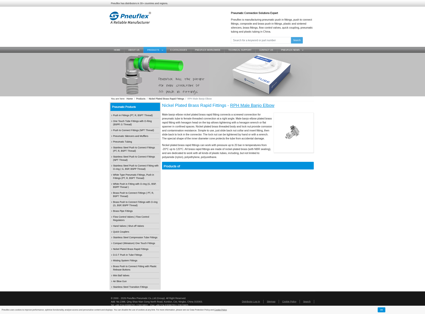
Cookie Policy (289, 301)
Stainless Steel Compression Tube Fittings (135, 237)
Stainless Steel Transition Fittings (130, 287)
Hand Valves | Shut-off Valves (128, 226)
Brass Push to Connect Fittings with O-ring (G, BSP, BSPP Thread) (135, 204)
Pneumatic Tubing (122, 141)
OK (381, 310)
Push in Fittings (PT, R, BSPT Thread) (133, 115)
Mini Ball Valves (121, 275)
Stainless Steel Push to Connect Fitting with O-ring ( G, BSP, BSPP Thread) (136, 167)
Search (297, 40)
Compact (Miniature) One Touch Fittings (134, 243)
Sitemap (271, 301)
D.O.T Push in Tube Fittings (127, 255)
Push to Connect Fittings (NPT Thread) (133, 130)
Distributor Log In (251, 301)
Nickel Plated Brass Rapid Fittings (130, 249)
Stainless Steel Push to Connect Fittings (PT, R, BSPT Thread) (134, 149)
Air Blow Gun (120, 281)
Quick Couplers (121, 231)
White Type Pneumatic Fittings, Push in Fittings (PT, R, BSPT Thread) (133, 176)
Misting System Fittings (125, 260)
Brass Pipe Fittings (123, 211)
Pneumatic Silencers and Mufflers (130, 136)
